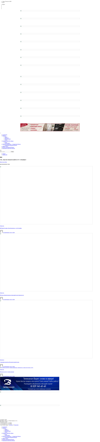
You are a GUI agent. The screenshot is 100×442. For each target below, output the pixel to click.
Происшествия (7, 138)
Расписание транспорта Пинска (8, 148)
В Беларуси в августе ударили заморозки (7, 371)
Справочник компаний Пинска (11, 145)
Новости (4, 135)
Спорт (6, 139)
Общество (7, 137)
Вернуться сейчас (3, 162)
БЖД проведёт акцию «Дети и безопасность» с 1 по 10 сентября (11, 228)
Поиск (12, 151)
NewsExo (11, 424)
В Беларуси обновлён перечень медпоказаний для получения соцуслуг (12, 295)
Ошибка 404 (4, 154)
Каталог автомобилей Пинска (8, 147)
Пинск (6, 136)
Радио (6, 142)
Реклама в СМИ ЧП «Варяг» (8, 141)
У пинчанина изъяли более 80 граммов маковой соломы (9, 362)
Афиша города (5, 146)
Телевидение (7, 143)
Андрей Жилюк (6, 232)
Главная (3, 153)
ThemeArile (16, 424)
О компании (4, 134)
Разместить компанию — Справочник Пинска (11, 144)
